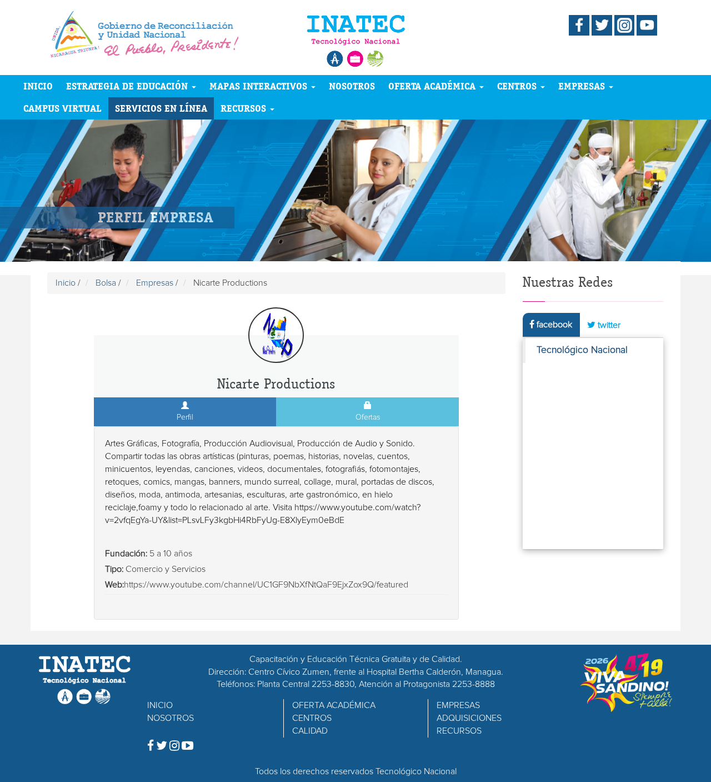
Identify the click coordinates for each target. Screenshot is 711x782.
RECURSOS (245, 108)
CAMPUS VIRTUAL (62, 108)
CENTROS (518, 85)
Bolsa (106, 282)
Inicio (66, 282)
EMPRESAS (583, 85)
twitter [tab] (607, 325)
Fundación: (126, 553)
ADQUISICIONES (469, 718)
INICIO (38, 85)
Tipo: (114, 569)
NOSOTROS (352, 85)
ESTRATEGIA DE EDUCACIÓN (128, 85)
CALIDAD (310, 730)
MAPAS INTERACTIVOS (259, 85)
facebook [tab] (553, 324)
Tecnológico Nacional (582, 350)
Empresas (154, 282)
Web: (114, 584)
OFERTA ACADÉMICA (433, 85)
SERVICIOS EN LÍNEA (161, 108)
